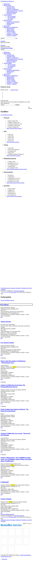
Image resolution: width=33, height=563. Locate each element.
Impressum (4, 559)
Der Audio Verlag (12, 149)
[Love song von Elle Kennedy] (26, 535)
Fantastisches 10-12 (13, 178)
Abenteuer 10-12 (12, 181)
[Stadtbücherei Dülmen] (7, 1)
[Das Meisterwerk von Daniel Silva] (11, 544)
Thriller (10, 176)
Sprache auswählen (5, 42)
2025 (9, 136)
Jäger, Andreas (11, 121)
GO (16, 38)
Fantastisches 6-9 (12, 179)
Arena (9, 148)
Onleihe (10, 161)
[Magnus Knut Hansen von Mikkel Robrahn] (19, 535)
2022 (9, 140)
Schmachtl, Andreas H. (13, 124)
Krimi (9, 175)
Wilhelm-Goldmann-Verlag (14, 154)
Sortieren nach (4, 291)
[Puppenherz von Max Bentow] (26, 544)
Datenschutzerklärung (25, 555)
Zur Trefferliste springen (6, 114)
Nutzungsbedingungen (6, 556)
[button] (30, 108)
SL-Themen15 (11, 167)
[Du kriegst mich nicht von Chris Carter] (19, 544)
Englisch (10, 190)
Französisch (11, 193)
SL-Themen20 (11, 164)
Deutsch (10, 188)
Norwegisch (11, 195)
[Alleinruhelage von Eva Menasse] (4, 535)
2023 (9, 139)
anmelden (3, 41)
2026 (9, 134)
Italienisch (10, 191)
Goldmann (10, 151)
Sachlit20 (10, 166)
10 (9, 292)
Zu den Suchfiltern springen (7, 300)
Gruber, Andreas (12, 127)
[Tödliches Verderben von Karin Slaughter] (11, 553)
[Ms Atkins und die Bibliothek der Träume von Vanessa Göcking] (11, 535)
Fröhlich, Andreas (12, 122)
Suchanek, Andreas (13, 125)
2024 (9, 137)
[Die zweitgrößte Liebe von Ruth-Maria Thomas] (4, 553)
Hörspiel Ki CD (12, 163)
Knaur (9, 152)
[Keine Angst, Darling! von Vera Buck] (4, 544)
